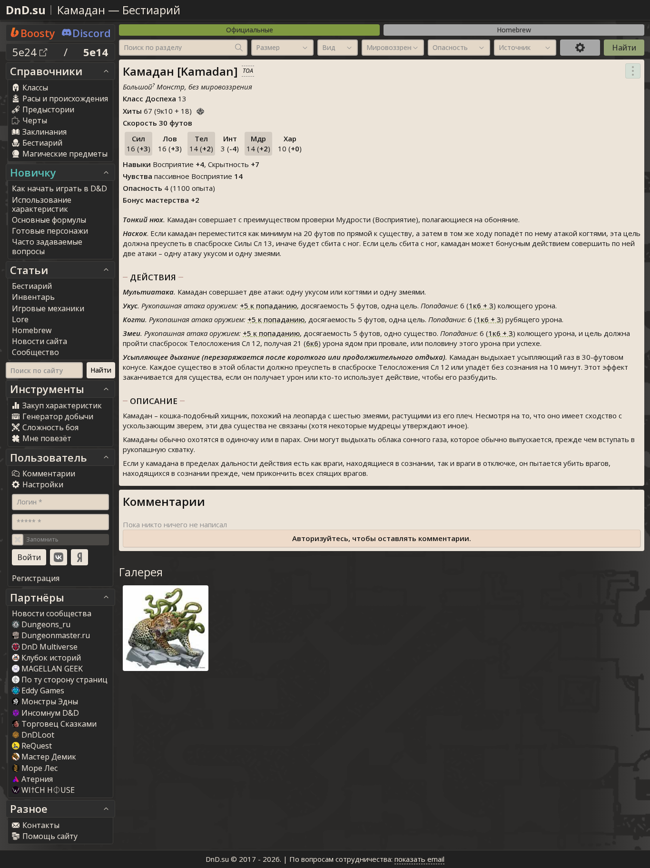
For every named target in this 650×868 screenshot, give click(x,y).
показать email (419, 859)
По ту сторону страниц (64, 679)
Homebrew (514, 29)
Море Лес (39, 768)
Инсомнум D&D (50, 713)
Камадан (81, 10)
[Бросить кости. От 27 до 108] (200, 110)
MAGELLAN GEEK (52, 668)
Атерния (37, 779)
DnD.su (26, 10)
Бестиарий (151, 10)
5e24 (25, 52)
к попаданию (268, 305)
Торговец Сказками (59, 724)
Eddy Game (42, 690)
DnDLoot (37, 735)
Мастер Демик (48, 756)
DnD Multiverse (49, 646)
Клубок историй (51, 657)
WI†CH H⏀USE (48, 790)
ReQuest (36, 745)
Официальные (249, 29)
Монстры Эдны (49, 701)
